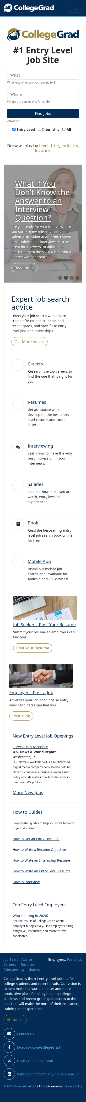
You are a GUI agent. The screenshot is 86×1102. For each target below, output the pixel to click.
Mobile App (39, 561)
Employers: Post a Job (31, 692)
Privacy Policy (73, 1086)
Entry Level (26, 129)
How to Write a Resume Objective (39, 849)
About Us (15, 1019)
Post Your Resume (32, 648)
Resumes (37, 402)
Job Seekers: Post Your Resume (44, 624)
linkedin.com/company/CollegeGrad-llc (48, 1074)
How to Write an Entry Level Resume (41, 871)
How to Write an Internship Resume (41, 860)
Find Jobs (43, 113)
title (55, 145)
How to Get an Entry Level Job (36, 838)
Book (33, 523)
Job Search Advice (18, 959)
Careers (35, 364)
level (43, 145)
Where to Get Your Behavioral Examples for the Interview (43, 201)
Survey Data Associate (30, 746)
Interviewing (40, 446)
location (43, 150)
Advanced (13, 121)
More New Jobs (28, 792)
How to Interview (26, 882)
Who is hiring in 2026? (30, 915)
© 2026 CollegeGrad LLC (20, 1086)
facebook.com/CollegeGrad (38, 1047)
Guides (34, 969)
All (69, 129)
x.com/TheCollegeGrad (35, 1060)
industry (69, 145)
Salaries (35, 484)
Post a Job (21, 716)
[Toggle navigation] (75, 8)
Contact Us (25, 1034)
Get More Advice (29, 341)
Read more (24, 263)
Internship (50, 129)
